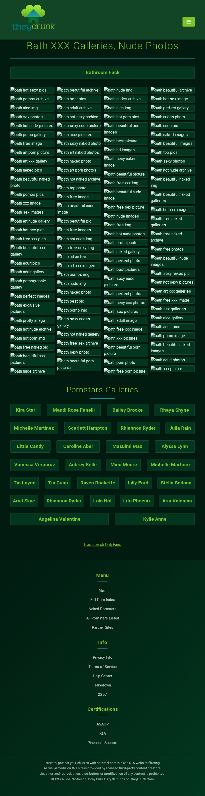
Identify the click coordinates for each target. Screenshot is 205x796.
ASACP (102, 724)
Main (102, 590)
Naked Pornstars (102, 609)
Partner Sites (102, 627)
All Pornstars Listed (102, 618)
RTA (102, 733)
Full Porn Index (102, 599)
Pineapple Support (103, 742)
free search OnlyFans (102, 544)
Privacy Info (102, 657)
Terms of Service (102, 666)
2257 (102, 694)
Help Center (102, 676)
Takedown (102, 685)
